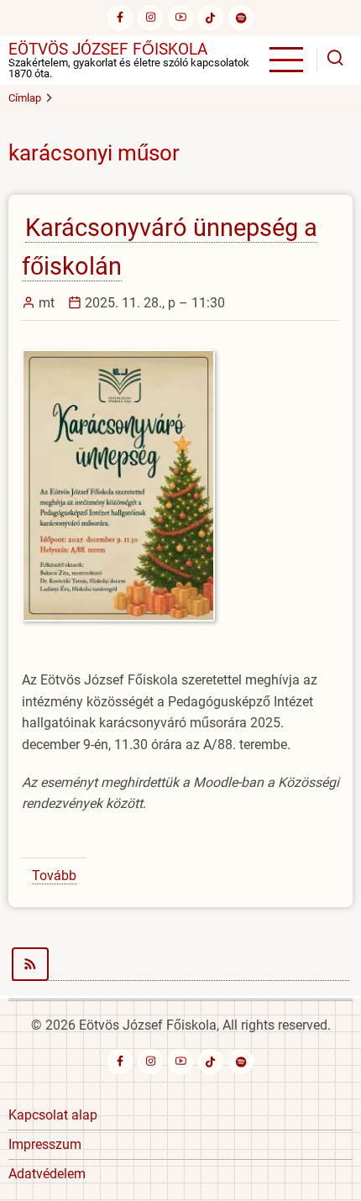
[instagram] (150, 17)
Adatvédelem (47, 1174)
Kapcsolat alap (52, 1115)
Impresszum (44, 1144)
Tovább (54, 876)
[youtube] (180, 17)
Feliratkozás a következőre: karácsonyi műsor (180, 964)
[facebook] (120, 17)
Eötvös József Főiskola (107, 49)
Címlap (24, 98)
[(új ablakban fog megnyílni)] (210, 17)
